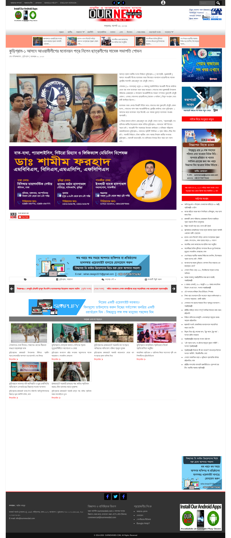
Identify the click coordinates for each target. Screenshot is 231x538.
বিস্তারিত (12, 359)
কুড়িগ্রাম (62, 279)
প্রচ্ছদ (61, 32)
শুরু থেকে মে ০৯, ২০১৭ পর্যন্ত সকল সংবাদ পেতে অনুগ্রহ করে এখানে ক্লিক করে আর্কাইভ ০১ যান (202, 189)
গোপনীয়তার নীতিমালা (144, 519)
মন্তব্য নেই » (110, 279)
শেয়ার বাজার (140, 32)
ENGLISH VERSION (68, 3)
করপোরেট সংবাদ (155, 32)
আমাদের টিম (28, 3)
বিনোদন (129, 32)
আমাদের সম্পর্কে (16, 3)
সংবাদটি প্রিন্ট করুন (155, 279)
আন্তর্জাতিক (101, 32)
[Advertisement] (92, 65)
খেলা (121, 32)
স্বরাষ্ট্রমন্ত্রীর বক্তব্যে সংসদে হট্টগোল (197, 339)
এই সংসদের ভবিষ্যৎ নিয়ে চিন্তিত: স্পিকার (198, 291)
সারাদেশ (79, 32)
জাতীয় (70, 32)
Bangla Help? (51, 3)
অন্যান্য (168, 32)
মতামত (112, 32)
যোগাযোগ (38, 3)
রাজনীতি (90, 32)
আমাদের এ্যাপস (142, 511)
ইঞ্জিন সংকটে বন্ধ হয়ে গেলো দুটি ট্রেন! (197, 226)
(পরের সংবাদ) (131, 288)
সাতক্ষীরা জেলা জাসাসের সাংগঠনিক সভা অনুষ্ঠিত (200, 244)
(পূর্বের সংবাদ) (54, 288)
